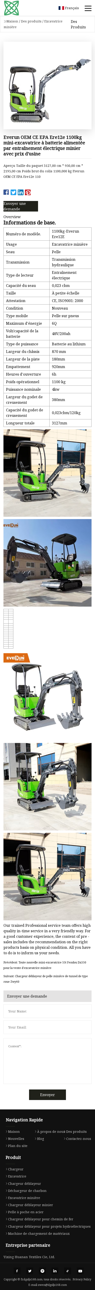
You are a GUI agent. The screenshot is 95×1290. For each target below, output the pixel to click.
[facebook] (17, 1271)
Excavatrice (17, 1176)
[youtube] (80, 1271)
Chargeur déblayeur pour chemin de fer (40, 1219)
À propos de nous (51, 1131)
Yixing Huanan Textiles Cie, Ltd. (29, 1257)
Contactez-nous (78, 1138)
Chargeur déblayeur (24, 1183)
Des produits (31, 21)
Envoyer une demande (14, 206)
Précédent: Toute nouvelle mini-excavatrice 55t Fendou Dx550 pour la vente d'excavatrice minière (44, 965)
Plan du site (17, 1146)
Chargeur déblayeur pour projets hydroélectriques (49, 1226)
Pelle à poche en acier (26, 1212)
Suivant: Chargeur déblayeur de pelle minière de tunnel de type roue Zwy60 (45, 979)
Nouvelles (16, 1138)
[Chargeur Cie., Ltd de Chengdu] (17, 8)
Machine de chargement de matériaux (39, 1233)
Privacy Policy (82, 1279)
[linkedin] (54, 1271)
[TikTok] (67, 1271)
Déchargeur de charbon (27, 1190)
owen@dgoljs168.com (52, 1285)
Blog (40, 1138)
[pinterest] (42, 1271)
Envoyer (47, 1094)
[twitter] (29, 1271)
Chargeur (16, 1169)
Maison (12, 21)
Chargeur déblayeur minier (30, 1205)
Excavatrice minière (24, 1198)
